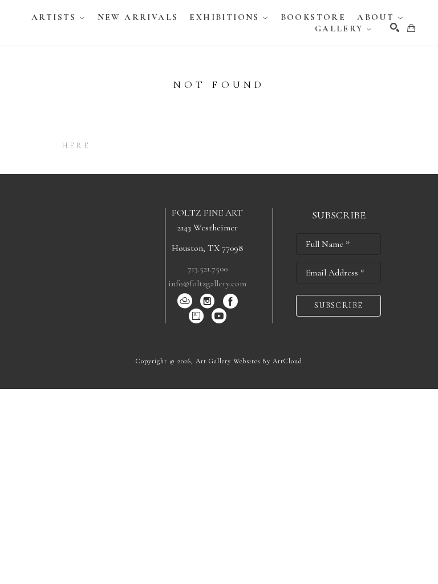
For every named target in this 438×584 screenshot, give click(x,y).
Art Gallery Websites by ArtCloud (249, 361)
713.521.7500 (208, 268)
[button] (58, 17)
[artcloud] (184, 301)
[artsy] (196, 316)
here (76, 146)
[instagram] (207, 301)
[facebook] (230, 301)
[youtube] (219, 316)
